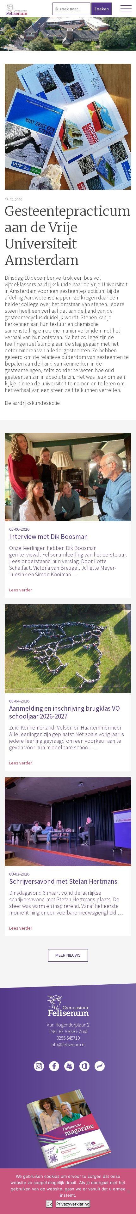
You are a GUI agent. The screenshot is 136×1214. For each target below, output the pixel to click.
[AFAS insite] (100, 1065)
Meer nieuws (68, 955)
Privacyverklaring (73, 1203)
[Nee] (128, 1191)
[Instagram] (39, 1065)
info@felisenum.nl (68, 1045)
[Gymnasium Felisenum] (17, 10)
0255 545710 (68, 1038)
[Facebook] (54, 1065)
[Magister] (69, 1065)
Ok (49, 1203)
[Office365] (84, 1065)
